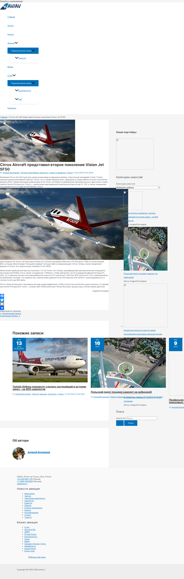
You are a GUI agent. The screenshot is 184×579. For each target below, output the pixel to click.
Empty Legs (29, 551)
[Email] (54, 304)
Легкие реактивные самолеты (34, 173)
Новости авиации (57, 173)
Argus (27, 539)
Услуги (11, 25)
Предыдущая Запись (10, 313)
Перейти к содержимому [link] (11, 1)
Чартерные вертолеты (34, 498)
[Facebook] (54, 296)
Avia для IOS (29, 529)
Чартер (27, 496)
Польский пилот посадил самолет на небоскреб (121, 391)
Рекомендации (31, 512)
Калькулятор (30, 548)
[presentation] (16, 43)
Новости (22, 58)
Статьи (69, 173)
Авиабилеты (30, 546)
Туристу (28, 517)
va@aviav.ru (22, 484)
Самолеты (52, 394)
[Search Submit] (120, 423)
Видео (10, 67)
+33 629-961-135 (25, 479)
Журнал (11, 43)
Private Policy (30, 534)
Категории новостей (125, 184)
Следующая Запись (10, 316)
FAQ (20, 99)
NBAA (27, 541)
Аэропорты (29, 493)
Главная (11, 17)
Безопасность (24, 90)
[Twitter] (54, 300)
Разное (27, 510)
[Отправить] (54, 308)
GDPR (27, 532)
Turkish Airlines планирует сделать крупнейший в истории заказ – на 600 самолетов (49, 388)
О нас (10, 75)
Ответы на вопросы (33, 508)
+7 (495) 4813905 (25, 481)
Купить (11, 34)
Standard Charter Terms (35, 544)
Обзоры (27, 505)
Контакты (12, 108)
